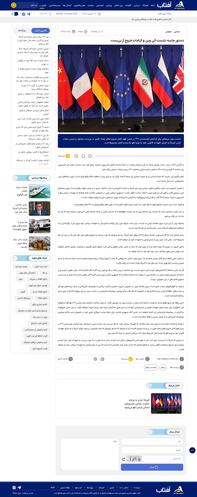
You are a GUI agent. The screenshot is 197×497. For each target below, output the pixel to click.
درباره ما (137, 487)
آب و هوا (78, 487)
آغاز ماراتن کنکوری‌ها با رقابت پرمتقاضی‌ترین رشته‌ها (149, 19)
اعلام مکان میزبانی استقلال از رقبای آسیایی (33, 112)
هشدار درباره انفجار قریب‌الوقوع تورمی (21, 191)
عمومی (168, 31)
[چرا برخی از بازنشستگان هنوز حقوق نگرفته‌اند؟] (38, 225)
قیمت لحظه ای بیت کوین (36, 336)
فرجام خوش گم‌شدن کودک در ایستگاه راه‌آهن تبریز (32, 162)
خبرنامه (101, 487)
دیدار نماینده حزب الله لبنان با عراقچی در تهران (32, 62)
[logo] (171, 4)
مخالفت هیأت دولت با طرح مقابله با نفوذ (33, 70)
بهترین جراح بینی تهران (38, 285)
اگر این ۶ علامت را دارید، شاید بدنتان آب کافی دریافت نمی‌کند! (33, 137)
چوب (20, 279)
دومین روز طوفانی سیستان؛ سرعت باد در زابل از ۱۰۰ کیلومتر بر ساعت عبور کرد (32, 79)
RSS (53, 487)
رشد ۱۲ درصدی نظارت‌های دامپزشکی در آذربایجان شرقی (32, 145)
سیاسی (177, 31)
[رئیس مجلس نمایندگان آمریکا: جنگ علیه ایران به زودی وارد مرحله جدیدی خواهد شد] (38, 208)
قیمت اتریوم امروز (39, 348)
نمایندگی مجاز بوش (27, 272)
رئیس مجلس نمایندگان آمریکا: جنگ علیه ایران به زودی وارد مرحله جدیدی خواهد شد (33, 52)
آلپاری (23, 291)
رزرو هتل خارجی (24, 298)
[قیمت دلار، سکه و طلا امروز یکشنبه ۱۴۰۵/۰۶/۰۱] (38, 243)
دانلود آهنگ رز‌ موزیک (38, 279)
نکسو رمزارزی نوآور (39, 304)
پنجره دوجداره (21, 266)
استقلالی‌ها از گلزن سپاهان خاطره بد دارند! (33, 154)
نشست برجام (150, 367)
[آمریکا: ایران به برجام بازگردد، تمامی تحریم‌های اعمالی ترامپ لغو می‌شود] (166, 403)
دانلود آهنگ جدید (40, 291)
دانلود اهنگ (42, 298)
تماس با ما (124, 487)
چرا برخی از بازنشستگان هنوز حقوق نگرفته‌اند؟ (19, 226)
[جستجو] (13, 5)
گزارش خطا (140, 359)
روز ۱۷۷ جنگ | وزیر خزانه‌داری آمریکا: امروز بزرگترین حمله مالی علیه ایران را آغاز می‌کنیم (32, 40)
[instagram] (23, 14)
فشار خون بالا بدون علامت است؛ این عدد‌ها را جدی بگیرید (33, 120)
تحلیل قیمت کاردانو (39, 323)
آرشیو (112, 487)
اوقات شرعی (65, 487)
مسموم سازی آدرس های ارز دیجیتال (32, 310)
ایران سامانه (17, 493)
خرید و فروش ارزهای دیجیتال (35, 342)
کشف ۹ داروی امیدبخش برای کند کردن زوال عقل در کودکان (32, 129)
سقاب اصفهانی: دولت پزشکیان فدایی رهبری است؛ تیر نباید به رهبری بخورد (33, 104)
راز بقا (45, 272)
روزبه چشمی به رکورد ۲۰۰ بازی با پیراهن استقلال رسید (34, 87)
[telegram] (28, 14)
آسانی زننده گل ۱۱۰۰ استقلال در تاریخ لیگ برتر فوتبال (33, 95)
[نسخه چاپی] (95, 359)
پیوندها (90, 487)
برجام (163, 367)
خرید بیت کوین (41, 266)
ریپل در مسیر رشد (40, 317)
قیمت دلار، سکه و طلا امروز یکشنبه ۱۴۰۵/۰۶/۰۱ (20, 243)
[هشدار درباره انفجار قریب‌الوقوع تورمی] (38, 191)
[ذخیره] (102, 359)
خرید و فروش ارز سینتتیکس (36, 329)
